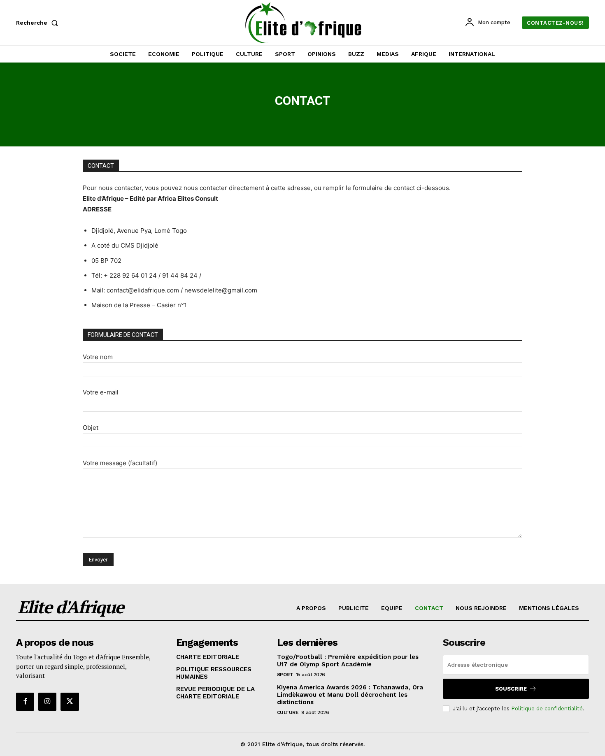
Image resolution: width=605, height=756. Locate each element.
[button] (38, 22)
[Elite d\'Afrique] (304, 22)
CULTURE (288, 712)
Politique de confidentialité (547, 708)
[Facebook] (25, 702)
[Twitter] (69, 702)
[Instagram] (47, 702)
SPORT (285, 674)
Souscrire (511, 689)
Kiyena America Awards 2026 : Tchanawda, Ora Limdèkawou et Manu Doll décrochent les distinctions (350, 695)
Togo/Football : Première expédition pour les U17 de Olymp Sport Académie (348, 660)
